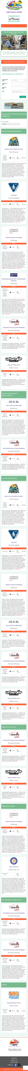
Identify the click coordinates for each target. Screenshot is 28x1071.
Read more (17, 222)
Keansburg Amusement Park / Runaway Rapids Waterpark (14, 279)
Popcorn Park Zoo (13, 866)
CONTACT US (14, 1060)
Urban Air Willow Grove (14, 365)
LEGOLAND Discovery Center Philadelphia (14, 327)
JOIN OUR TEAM (14, 1062)
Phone (18, 158)
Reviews (24, 157)
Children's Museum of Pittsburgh (14, 237)
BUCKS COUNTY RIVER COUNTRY (14, 149)
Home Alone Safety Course (14, 1002)
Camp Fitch (14, 195)
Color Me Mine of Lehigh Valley (14, 405)
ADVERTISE (14, 1058)
